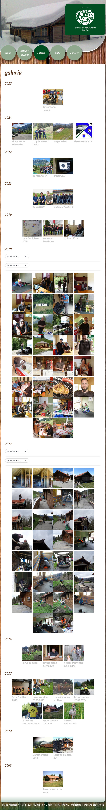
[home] (85, 19)
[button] (17, 256)
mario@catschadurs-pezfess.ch (87, 804)
